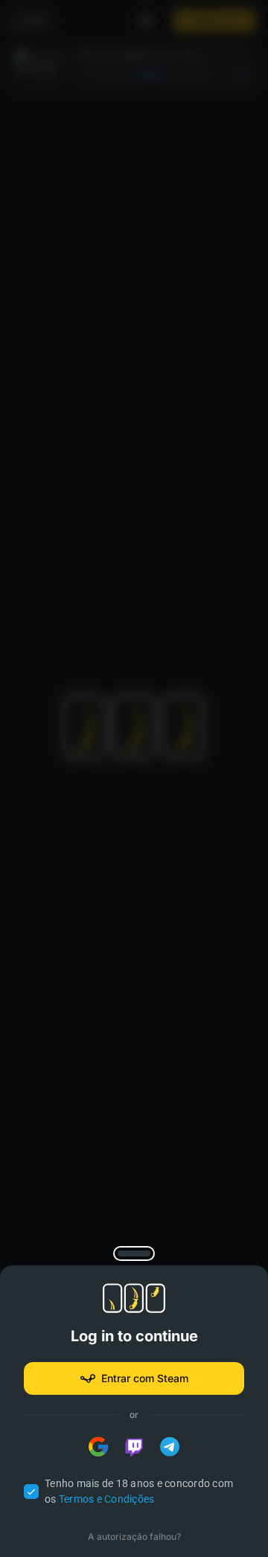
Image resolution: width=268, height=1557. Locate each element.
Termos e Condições (107, 1499)
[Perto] (134, 1253)
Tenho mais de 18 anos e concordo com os (139, 1491)
